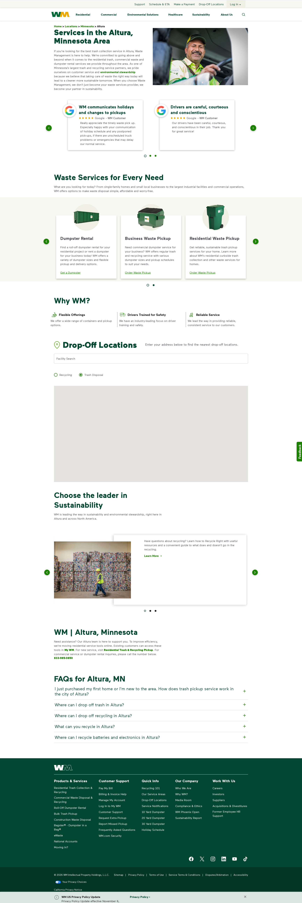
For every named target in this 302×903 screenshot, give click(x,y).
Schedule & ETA (159, 4)
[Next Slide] (255, 241)
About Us (227, 14)
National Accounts (65, 841)
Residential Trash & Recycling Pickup (128, 650)
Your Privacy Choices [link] (74, 881)
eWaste (58, 835)
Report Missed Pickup (113, 823)
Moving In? (61, 847)
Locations (72, 26)
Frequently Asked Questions (117, 829)
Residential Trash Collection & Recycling (73, 790)
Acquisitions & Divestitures (230, 806)
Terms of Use (156, 874)
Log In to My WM (110, 806)
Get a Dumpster (70, 272)
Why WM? (181, 794)
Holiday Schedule (153, 829)
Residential (83, 14)
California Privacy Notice (68, 889)
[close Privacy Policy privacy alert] (245, 897)
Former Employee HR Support (226, 813)
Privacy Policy (136, 874)
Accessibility (240, 874)
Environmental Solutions (143, 14)
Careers (217, 788)
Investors (218, 794)
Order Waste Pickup (138, 272)
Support (139, 4)
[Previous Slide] (46, 241)
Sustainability (201, 14)
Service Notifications (155, 806)
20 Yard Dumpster (153, 817)
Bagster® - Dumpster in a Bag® (70, 827)
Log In (234, 4)
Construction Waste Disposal (72, 819)
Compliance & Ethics (188, 806)
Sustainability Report (188, 817)
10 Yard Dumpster (153, 811)
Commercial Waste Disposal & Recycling (73, 799)
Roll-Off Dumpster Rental (70, 807)
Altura (101, 26)
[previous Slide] (49, 128)
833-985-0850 (63, 658)
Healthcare (175, 14)
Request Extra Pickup (112, 817)
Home (59, 26)
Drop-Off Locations (211, 4)
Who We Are (183, 788)
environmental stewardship (117, 72)
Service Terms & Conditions (184, 874)
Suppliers (219, 800)
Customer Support (111, 811)
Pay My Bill (106, 788)
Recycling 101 (151, 788)
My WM (69, 650)
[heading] (150, 691)
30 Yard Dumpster (153, 823)
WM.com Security (110, 835)
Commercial (109, 14)
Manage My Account (112, 800)
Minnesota (88, 26)
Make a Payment (184, 4)
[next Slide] (253, 128)
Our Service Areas (153, 794)
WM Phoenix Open (187, 811)
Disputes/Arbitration (217, 874)
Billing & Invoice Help (113, 794)
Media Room (183, 800)
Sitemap (118, 874)
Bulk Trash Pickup (65, 813)
